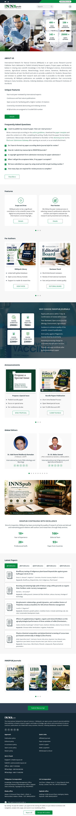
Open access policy (10, 748)
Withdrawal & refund (45, 751)
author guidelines (38, 132)
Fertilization (36, 627)
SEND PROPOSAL (21, 413)
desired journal (59, 138)
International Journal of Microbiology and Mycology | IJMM (15, 687)
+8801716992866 (14, 766)
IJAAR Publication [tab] (38, 566)
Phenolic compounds (45, 644)
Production (50, 627)
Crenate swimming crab (57, 611)
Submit (65, 1)
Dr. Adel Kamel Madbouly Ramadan (21, 455)
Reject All (29, 813)
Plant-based (53, 580)
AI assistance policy (11, 744)
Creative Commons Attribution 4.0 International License (43, 802)
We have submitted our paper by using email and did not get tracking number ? (36, 164)
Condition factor (45, 611)
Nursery (57, 594)
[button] (35, 230)
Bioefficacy (26, 580)
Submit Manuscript (38, 708)
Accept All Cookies (44, 813)
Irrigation (43, 627)
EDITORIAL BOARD (55, 286)
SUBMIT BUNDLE (55, 413)
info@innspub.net (16, 760)
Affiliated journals (44, 738)
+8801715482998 (18, 772)
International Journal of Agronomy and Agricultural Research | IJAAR (61, 686)
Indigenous (45, 580)
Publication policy (10, 738)
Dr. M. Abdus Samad (55, 455)
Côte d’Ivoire (35, 644)
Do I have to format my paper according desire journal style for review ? (33, 145)
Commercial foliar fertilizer (41, 594)
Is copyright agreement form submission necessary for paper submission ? (34, 155)
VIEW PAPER (21, 286)
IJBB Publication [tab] (51, 566)
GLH (40, 580)
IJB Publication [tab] (11, 566)
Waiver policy (9, 751)
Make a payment (44, 748)
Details (12, 117)
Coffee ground (27, 594)
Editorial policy (9, 741)
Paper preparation (45, 741)
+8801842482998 (18, 769)
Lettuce (52, 594)
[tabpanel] (38, 608)
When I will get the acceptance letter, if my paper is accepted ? (29, 159)
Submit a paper (44, 744)
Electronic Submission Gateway (17, 140)
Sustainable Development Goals (29, 613)
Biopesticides (34, 580)
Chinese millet (27, 627)
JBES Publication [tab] (24, 566)
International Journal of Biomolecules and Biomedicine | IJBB (38, 687)
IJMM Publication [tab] (65, 566)
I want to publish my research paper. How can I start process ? (30, 129)
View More (13, 177)
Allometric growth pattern (31, 611)
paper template (61, 132)
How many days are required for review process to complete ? (30, 169)
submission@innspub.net (18, 763)
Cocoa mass (26, 644)
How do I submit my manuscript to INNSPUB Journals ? (27, 150)
